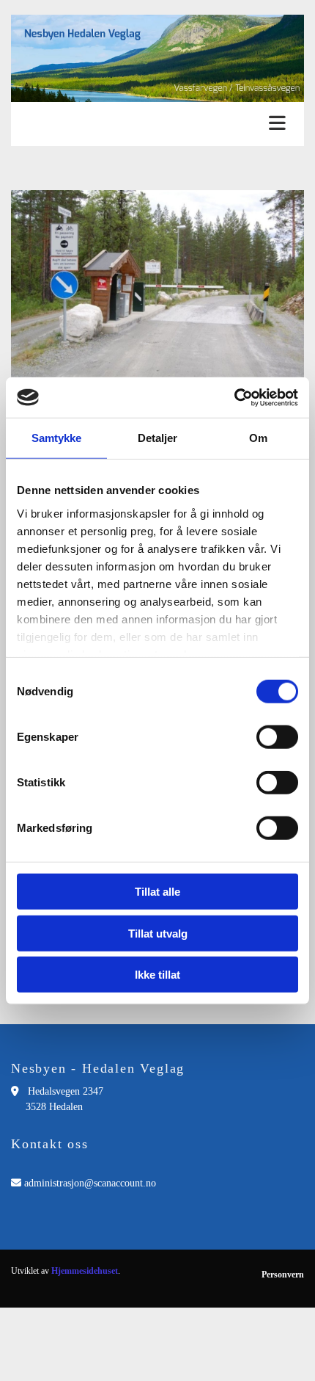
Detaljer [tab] (158, 438)
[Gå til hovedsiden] (157, 58)
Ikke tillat (157, 974)
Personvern (283, 1274)
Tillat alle (157, 891)
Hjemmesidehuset (84, 1271)
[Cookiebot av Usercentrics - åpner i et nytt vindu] (234, 397)
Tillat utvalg (158, 933)
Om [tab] (258, 438)
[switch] (277, 737)
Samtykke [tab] (57, 438)
